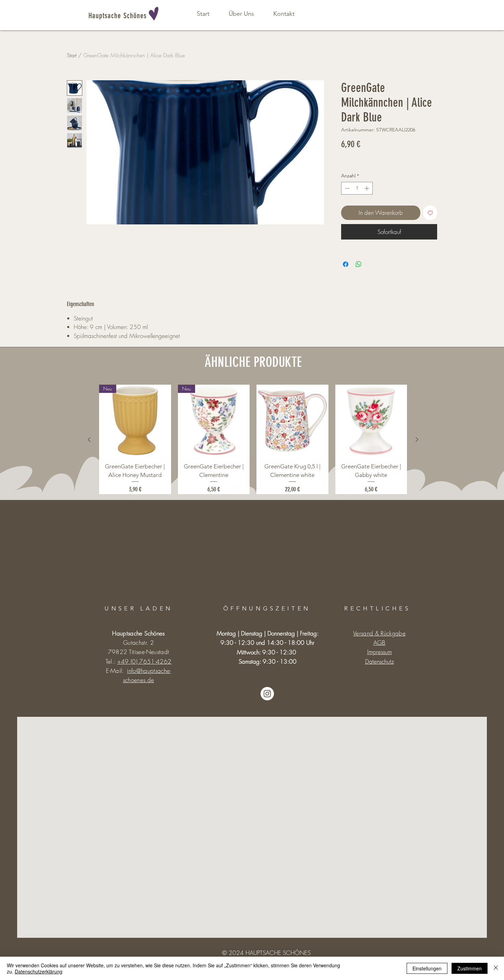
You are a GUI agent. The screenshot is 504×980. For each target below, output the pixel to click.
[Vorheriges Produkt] (89, 439)
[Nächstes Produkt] (417, 439)
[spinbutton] (357, 188)
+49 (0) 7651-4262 (144, 661)
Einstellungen (427, 968)
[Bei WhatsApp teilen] (359, 264)
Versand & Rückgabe (379, 633)
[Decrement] (346, 188)
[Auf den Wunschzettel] (430, 213)
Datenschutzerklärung (38, 971)
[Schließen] (496, 968)
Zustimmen (469, 968)
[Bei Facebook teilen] (345, 264)
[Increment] (367, 188)
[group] (253, 439)
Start (71, 55)
